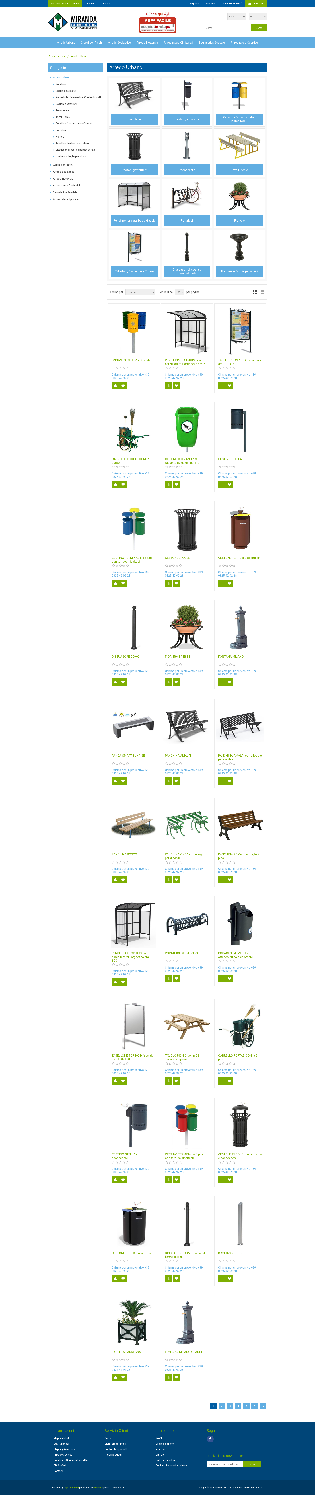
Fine (263, 1406)
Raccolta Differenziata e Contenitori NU (78, 97)
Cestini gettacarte (66, 90)
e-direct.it (98, 1487)
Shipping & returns (64, 1449)
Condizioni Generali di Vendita (71, 1460)
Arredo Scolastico (119, 42)
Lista (262, 292)
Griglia (255, 292)
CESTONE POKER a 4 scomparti (133, 1253)
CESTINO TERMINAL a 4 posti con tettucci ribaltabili (185, 1156)
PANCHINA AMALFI (178, 755)
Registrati (195, 3)
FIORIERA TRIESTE (177, 656)
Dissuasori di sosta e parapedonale (76, 149)
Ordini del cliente (165, 1443)
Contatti (106, 3)
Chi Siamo (90, 3)
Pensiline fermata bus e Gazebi (74, 123)
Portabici (61, 130)
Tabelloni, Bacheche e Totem (72, 143)
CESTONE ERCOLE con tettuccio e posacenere (240, 1156)
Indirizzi (160, 1449)
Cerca (108, 1438)
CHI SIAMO (60, 1465)
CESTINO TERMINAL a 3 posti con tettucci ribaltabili (132, 559)
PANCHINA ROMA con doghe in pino (239, 856)
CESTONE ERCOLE (177, 558)
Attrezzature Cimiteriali (178, 42)
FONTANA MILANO (231, 656)
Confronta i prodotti (116, 1449)
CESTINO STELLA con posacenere (126, 1156)
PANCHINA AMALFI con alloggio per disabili (240, 757)
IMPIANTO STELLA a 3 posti (131, 360)
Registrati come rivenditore (171, 1465)
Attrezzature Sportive (244, 42)
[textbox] (227, 27)
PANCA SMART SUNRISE (128, 755)
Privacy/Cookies (63, 1454)
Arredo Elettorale (147, 42)
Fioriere (60, 136)
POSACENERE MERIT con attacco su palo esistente (235, 955)
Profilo (159, 1438)
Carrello (160, 1454)
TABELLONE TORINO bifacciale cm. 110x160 (132, 1057)
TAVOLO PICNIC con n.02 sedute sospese (182, 1057)
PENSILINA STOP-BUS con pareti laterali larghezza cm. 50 (186, 362)
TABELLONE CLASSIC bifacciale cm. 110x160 (239, 362)
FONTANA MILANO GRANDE (184, 1352)
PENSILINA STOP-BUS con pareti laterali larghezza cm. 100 (131, 956)
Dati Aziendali (61, 1443)
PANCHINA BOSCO (124, 854)
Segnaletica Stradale (212, 42)
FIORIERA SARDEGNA (126, 1352)
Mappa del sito (62, 1438)
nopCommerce (71, 1487)
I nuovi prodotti (113, 1454)
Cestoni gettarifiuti (66, 103)
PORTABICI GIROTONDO (181, 953)
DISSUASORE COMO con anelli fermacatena (185, 1255)
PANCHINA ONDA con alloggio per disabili (185, 856)
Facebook (210, 1439)
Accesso (210, 3)
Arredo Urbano (66, 42)
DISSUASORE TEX (230, 1253)
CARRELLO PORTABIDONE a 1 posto (132, 460)
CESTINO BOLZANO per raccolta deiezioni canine (182, 460)
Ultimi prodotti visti (115, 1443)
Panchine (61, 84)
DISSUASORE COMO (125, 656)
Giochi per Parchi (91, 42)
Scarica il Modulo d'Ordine (65, 3)
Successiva (254, 1406)
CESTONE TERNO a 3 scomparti (239, 558)
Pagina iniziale (57, 56)
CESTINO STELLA (230, 459)
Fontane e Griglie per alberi (71, 156)
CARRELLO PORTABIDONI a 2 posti (238, 1057)
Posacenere (62, 110)
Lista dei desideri (165, 1460)
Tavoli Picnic (63, 117)
